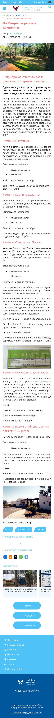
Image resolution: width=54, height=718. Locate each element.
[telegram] (30, 696)
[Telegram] (26, 557)
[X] (15, 557)
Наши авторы (13, 654)
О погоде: (37, 2)
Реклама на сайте (15, 645)
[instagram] (18, 696)
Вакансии (11, 649)
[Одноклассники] (10, 557)
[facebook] (11, 696)
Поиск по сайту (14, 669)
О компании (13, 640)
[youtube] (43, 696)
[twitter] (24, 696)
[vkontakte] (37, 696)
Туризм (40, 529)
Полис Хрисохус (40, 381)
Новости (20, 15)
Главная (7, 15)
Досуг (8, 529)
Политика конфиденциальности (27, 712)
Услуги (10, 664)
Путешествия (23, 529)
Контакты (11, 659)
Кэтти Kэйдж (16, 33)
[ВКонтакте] (5, 557)
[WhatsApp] (21, 557)
